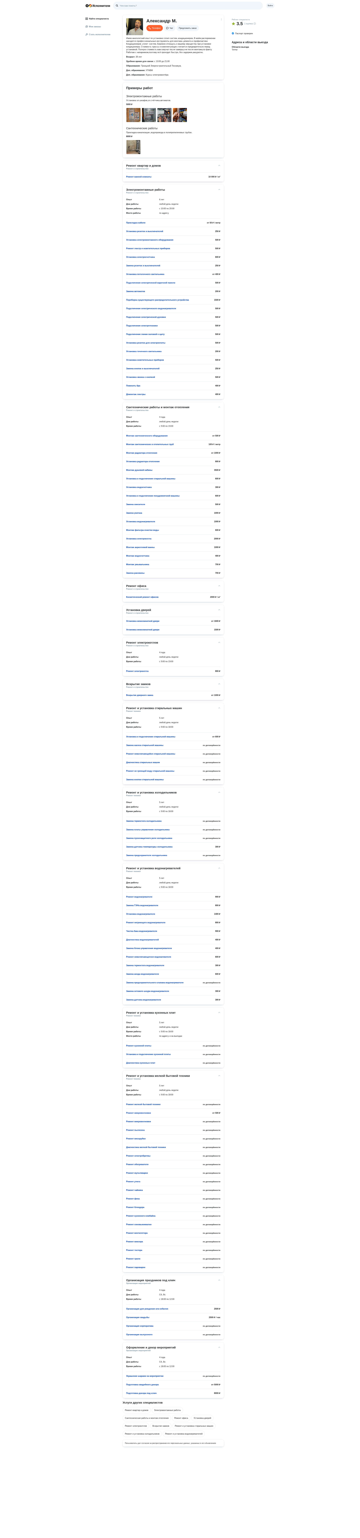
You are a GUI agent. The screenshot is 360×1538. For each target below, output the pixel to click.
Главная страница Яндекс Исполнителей (98, 6)
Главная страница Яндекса (87, 6)
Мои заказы (95, 26)
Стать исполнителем (99, 34)
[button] (154, 28)
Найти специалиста (99, 18)
